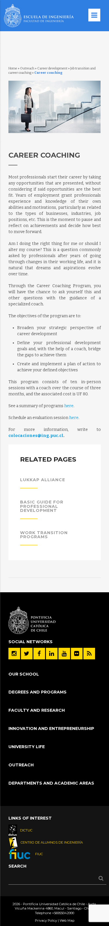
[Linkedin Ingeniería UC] (52, 653)
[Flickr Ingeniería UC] (77, 653)
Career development (52, 68)
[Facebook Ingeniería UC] (39, 653)
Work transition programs (44, 535)
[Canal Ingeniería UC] (64, 653)
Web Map (67, 920)
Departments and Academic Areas (51, 783)
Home (12, 68)
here (69, 405)
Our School (23, 674)
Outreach (27, 68)
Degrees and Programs (37, 692)
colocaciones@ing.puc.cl (35, 435)
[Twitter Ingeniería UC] (27, 653)
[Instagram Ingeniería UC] (14, 653)
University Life (26, 746)
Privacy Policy (46, 920)
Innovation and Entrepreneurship (51, 728)
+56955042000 (63, 913)
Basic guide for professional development (41, 506)
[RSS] (89, 653)
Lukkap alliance (42, 479)
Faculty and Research (36, 710)
